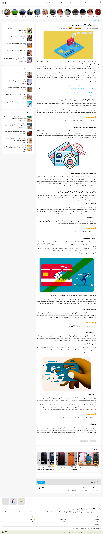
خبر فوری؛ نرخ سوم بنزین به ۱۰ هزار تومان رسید (15, 131)
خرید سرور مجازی (76, 528)
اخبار (90, 3)
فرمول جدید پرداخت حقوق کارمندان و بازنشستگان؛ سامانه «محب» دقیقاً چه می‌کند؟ (15, 125)
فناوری (84, 3)
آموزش (91, 20)
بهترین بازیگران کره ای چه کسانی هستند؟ (16, 51)
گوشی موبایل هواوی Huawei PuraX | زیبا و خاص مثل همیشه (98, 16)
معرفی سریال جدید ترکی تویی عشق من (17, 87)
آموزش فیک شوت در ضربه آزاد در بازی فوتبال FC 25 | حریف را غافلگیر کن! (15, 16)
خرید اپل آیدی (83, 528)
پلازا (98, 20)
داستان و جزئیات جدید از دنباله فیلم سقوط (16, 102)
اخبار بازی (97, 519)
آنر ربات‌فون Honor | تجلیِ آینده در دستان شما (68, 16)
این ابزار (50, 66)
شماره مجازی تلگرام (97, 528)
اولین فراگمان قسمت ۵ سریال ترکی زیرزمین (60, 16)
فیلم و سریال (77, 3)
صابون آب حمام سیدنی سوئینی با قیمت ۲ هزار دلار (15, 95)
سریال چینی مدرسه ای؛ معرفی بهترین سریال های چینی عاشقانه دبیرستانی (15, 59)
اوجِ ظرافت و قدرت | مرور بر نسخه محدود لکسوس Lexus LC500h (22, 16)
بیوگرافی (61, 3)
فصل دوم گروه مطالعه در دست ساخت (17, 73)
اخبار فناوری (96, 517)
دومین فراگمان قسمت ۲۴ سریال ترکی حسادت (30, 16)
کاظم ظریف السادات (95, 28)
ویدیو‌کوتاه (51, 3)
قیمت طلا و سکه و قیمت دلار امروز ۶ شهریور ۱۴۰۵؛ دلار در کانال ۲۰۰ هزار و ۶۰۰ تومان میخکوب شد (15, 147)
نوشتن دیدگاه (41, 482)
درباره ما (31, 519)
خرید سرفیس (89, 528)
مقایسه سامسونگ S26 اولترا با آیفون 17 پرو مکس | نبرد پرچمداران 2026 (67, 468)
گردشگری (97, 524)
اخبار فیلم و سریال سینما (93, 522)
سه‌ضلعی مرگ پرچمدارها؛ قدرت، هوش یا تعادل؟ (89, 468)
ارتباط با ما (31, 517)
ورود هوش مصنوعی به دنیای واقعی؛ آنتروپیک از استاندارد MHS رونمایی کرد (15, 139)
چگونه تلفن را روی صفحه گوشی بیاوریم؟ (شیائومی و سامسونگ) (17, 81)
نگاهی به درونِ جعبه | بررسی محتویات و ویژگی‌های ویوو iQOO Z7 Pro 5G (37, 16)
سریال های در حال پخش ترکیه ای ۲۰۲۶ (17, 36)
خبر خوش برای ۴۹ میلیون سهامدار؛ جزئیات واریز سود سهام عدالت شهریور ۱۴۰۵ (15, 117)
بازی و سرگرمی (68, 3)
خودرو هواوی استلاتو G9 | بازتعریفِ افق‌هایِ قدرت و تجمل (52, 16)
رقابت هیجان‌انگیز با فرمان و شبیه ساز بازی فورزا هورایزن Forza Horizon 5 (75, 16)
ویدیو (56, 3)
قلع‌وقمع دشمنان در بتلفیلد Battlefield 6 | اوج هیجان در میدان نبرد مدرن (45, 16)
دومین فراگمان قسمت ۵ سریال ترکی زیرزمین (90, 16)
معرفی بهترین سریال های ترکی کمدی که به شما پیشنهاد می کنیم (15, 29)
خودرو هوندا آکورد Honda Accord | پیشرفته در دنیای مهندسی (83, 16)
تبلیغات (44, 3)
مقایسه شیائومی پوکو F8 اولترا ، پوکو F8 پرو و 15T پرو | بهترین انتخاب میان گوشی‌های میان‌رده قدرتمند (44, 468)
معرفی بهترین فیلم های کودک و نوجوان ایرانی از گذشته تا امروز (15, 44)
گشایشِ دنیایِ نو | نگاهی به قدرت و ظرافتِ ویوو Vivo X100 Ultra (7, 16)
